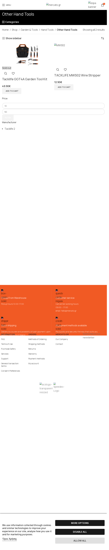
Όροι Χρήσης (9, 538)
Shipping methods (36, 344)
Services (4, 353)
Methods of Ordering (37, 339)
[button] (63, 87)
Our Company (62, 339)
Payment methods (36, 358)
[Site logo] (53, 4)
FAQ (3, 339)
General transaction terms (10, 364)
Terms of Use (7, 344)
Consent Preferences (10, 370)
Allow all (80, 540)
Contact (59, 344)
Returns (32, 348)
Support (4, 358)
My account (33, 363)
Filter (8, 117)
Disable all (80, 531)
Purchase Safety (8, 348)
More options (80, 523)
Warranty (32, 353)
